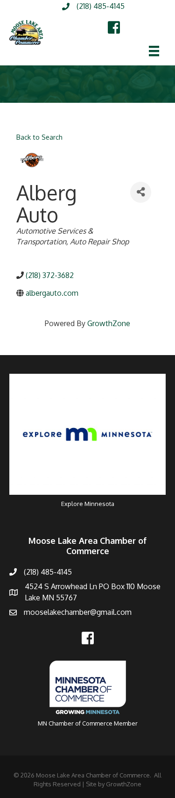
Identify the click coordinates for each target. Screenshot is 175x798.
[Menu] (154, 51)
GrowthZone (108, 323)
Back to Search (39, 137)
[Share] (140, 192)
